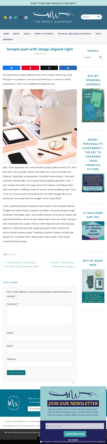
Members (8, 39)
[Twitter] (10, 17)
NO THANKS (73, 440)
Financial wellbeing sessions (74, 34)
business (12, 254)
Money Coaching (43, 34)
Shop (98, 34)
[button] (73, 412)
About (16, 34)
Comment (13, 304)
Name (10, 332)
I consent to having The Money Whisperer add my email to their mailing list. (74, 441)
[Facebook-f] (5, 17)
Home (6, 34)
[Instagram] (15, 17)
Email (10, 345)
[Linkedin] (26, 17)
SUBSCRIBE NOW (75, 433)
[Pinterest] (20, 17)
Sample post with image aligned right (40, 49)
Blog (26, 34)
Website (11, 359)
